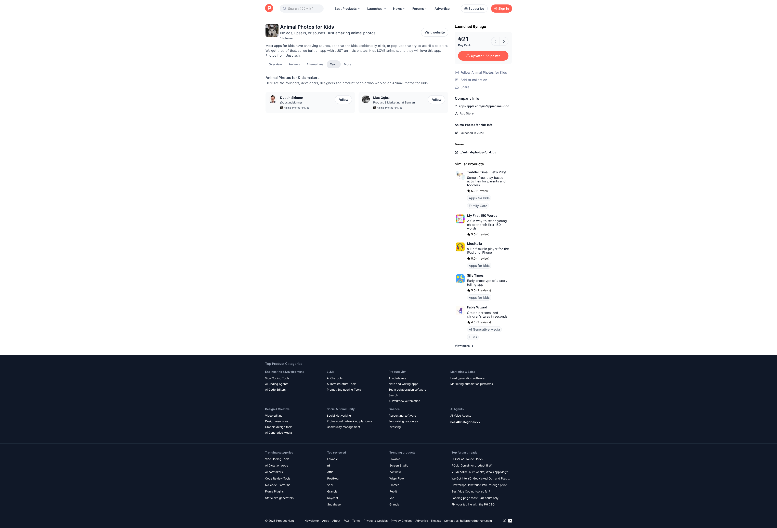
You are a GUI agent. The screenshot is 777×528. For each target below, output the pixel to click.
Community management (343, 427)
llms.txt (436, 520)
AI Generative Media (484, 329)
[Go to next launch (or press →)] (504, 41)
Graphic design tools (278, 427)
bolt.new (395, 472)
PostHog (333, 478)
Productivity (397, 371)
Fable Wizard (477, 307)
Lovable (332, 459)
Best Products (346, 8)
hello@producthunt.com (476, 520)
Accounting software (402, 415)
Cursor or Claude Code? (467, 459)
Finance (394, 409)
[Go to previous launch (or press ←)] (495, 41)
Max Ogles (381, 98)
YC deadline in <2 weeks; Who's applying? (480, 472)
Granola (332, 491)
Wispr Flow (396, 478)
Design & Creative (277, 409)
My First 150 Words (482, 215)
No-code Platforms (277, 485)
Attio (330, 472)
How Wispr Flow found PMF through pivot (479, 485)
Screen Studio (398, 465)
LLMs (473, 337)
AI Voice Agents (460, 415)
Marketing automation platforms (471, 384)
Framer (394, 485)
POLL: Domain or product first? (472, 465)
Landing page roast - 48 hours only (475, 498)
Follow (343, 100)
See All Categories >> (465, 422)
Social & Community (341, 409)
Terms (356, 520)
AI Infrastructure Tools (341, 384)
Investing (395, 427)
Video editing (274, 415)
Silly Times (475, 275)
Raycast (332, 498)
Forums (418, 8)
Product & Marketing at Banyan (394, 102)
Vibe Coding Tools (277, 378)
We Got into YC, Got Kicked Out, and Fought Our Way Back (481, 479)
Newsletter (312, 520)
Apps (325, 520)
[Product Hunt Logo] (269, 8)
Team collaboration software (407, 389)
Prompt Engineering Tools (344, 389)
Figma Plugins (274, 491)
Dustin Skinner (291, 98)
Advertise (442, 8)
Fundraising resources (403, 421)
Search (393, 395)
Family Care (478, 206)
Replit (393, 491)
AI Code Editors (275, 389)
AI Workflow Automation (404, 401)
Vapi (330, 485)
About (336, 520)
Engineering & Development (284, 371)
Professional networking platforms (349, 421)
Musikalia (474, 243)
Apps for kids (479, 198)
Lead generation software (467, 378)
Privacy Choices (401, 520)
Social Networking (339, 415)
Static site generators (279, 498)
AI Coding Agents (276, 384)
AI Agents (457, 409)
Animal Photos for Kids (296, 107)
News (397, 8)
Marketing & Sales (462, 371)
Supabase (334, 504)
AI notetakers (397, 378)
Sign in (503, 8)
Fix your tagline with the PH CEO (473, 504)
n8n (329, 465)
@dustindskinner (291, 102)
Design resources (276, 421)
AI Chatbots (334, 378)
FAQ (346, 520)
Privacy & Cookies (376, 520)
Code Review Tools (277, 478)
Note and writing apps (403, 384)
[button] (347, 64)
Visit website (435, 32)
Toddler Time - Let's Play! (486, 172)
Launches (375, 8)
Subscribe (476, 8)
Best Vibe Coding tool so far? (471, 491)
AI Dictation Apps (276, 465)
